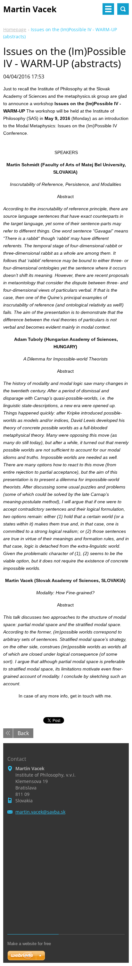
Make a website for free (29, 943)
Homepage (14, 29)
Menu (108, 9)
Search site (123, 9)
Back (23, 733)
